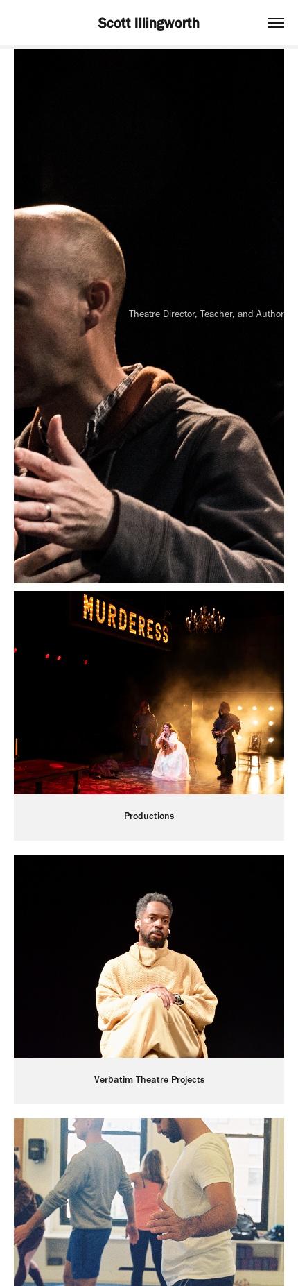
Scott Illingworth (149, 22)
